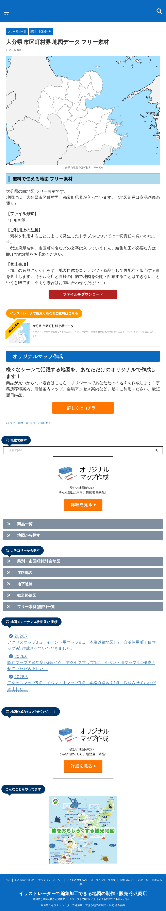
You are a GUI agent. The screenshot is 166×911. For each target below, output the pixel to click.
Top (8, 880)
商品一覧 (143, 880)
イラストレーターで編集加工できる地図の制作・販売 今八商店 (83, 893)
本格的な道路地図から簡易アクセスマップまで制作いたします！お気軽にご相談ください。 (83, 899)
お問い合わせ (126, 880)
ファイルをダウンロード (83, 294)
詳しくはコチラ (81, 407)
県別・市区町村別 (40, 423)
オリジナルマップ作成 (103, 880)
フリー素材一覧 (19, 423)
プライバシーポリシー (50, 880)
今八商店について (24, 880)
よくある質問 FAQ (77, 880)
